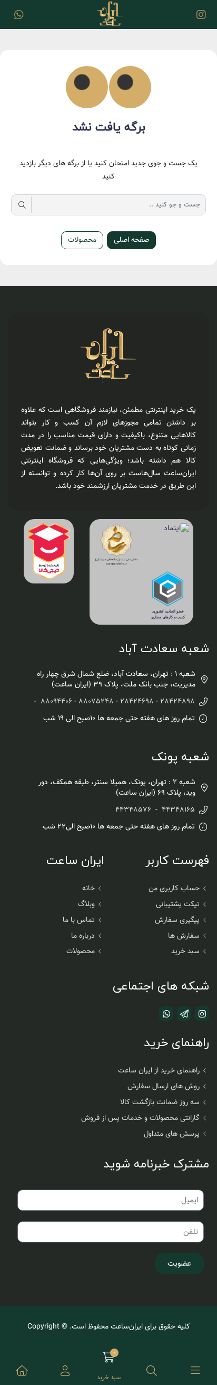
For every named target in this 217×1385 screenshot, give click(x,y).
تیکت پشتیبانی (178, 904)
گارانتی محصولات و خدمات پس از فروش (140, 1118)
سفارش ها (184, 936)
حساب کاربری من (174, 888)
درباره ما (83, 936)
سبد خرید (185, 951)
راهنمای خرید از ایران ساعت (159, 1071)
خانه (88, 888)
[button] (65, 1370)
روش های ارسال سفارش (163, 1086)
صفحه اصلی (131, 240)
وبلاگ (86, 904)
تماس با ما (79, 920)
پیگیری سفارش (177, 920)
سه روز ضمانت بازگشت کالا (160, 1102)
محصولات (82, 240)
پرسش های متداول (172, 1134)
